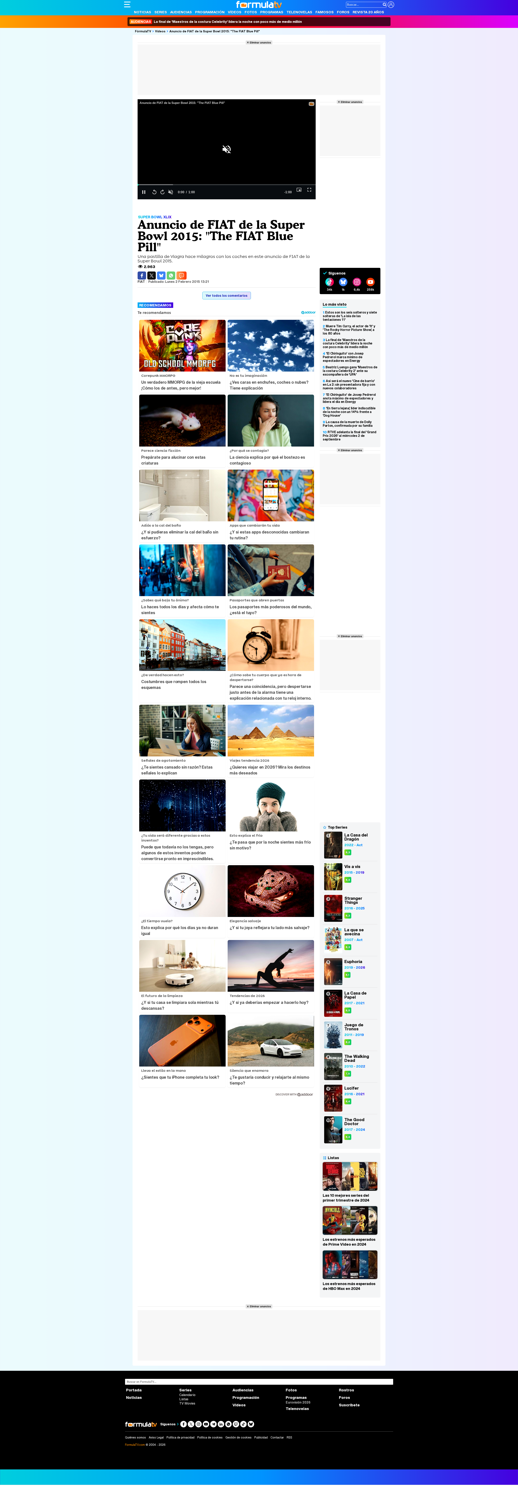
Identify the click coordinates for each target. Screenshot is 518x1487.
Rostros (346, 1390)
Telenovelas (299, 12)
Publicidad (261, 1437)
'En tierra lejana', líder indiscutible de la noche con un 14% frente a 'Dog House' (349, 412)
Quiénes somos (135, 1437)
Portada (134, 1390)
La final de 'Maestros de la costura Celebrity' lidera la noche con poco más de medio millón (216, 21)
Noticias (142, 12)
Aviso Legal (156, 1437)
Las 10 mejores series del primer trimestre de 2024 (346, 1198)
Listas (183, 1399)
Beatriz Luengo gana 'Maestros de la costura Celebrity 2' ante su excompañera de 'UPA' (350, 371)
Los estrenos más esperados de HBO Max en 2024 (349, 1286)
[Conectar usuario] (391, 4)
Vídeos (234, 12)
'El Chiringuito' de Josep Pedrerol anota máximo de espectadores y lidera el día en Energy (349, 398)
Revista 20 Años (368, 12)
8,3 (348, 852)
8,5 (348, 1010)
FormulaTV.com (135, 1445)
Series (160, 12)
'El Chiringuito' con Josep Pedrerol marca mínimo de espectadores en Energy (343, 357)
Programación (210, 12)
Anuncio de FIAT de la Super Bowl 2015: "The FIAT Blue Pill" (214, 31)
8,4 (348, 880)
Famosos (324, 12)
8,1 (347, 975)
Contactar (277, 1437)
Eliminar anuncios (260, 42)
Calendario (187, 1394)
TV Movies (187, 1403)
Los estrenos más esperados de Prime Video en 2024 (349, 1242)
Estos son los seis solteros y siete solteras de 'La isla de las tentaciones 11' (350, 316)
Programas (271, 12)
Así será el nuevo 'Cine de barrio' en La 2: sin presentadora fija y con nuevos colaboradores (349, 384)
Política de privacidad (180, 1437)
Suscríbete (349, 1405)
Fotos (251, 12)
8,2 (348, 1042)
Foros (343, 12)
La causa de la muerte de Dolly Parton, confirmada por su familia (347, 423)
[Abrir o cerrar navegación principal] (127, 4)
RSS (289, 1437)
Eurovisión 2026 (298, 1402)
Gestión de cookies (238, 1437)
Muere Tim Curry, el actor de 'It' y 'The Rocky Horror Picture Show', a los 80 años (349, 330)
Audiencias (181, 12)
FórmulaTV (143, 31)
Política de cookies (210, 1437)
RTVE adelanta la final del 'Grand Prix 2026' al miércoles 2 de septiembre (349, 436)
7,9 (348, 1074)
